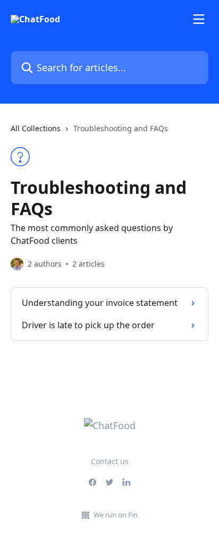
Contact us (110, 461)
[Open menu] (198, 19)
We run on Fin (116, 514)
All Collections (36, 128)
